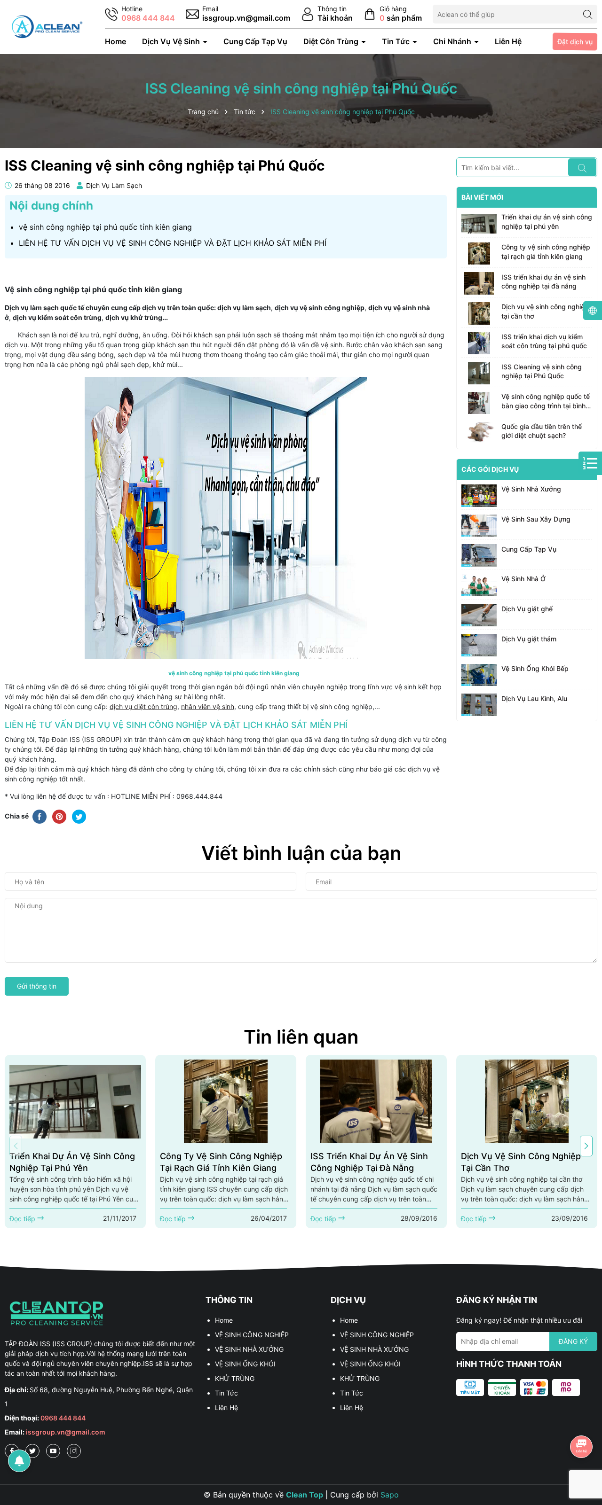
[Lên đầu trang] (581, 1420)
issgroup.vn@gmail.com (65, 1432)
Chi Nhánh (453, 41)
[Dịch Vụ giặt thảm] (479, 645)
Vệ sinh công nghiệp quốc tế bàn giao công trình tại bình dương (545, 401)
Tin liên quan (301, 1036)
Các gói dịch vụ (490, 469)
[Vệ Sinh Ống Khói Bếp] (479, 675)
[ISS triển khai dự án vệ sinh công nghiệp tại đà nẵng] (479, 283)
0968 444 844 (63, 1418)
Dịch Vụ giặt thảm (528, 638)
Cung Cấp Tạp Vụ (255, 41)
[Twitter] (32, 1451)
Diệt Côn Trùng (331, 41)
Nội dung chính (51, 205)
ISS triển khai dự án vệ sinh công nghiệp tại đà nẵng (543, 281)
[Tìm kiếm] (587, 14)
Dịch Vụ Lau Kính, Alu (534, 698)
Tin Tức (397, 41)
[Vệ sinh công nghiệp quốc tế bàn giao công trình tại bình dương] (479, 403)
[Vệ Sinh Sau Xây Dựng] (479, 526)
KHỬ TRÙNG (234, 1378)
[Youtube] (53, 1451)
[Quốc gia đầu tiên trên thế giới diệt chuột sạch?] (479, 432)
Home (115, 41)
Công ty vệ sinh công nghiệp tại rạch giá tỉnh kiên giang (545, 251)
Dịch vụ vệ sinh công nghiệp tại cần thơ (545, 311)
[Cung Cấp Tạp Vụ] (479, 555)
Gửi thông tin (36, 986)
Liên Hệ (508, 41)
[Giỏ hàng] (392, 14)
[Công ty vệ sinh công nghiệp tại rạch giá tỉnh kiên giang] (479, 253)
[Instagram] (74, 1451)
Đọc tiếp (23, 1219)
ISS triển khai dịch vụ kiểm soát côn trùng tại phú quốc (544, 341)
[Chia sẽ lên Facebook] (39, 816)
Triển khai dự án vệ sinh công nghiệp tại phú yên (546, 221)
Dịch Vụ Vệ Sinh (172, 41)
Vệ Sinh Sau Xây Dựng (535, 519)
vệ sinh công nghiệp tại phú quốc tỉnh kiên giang (105, 227)
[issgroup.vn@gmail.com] (238, 14)
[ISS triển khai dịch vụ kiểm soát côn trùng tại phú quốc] (479, 343)
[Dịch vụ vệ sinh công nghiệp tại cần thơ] (479, 313)
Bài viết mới (482, 197)
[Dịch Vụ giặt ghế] (479, 615)
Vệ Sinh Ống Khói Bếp (535, 668)
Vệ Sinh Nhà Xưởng (531, 489)
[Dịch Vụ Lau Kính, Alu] (479, 705)
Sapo (389, 1494)
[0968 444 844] (140, 14)
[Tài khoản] (327, 14)
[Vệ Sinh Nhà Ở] (479, 585)
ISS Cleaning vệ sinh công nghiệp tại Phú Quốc (541, 371)
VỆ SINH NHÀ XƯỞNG (249, 1349)
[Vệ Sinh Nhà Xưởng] (479, 495)
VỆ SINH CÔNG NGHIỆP (252, 1335)
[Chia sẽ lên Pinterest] (59, 816)
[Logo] (46, 26)
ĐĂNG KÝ (573, 1341)
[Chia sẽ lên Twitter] (79, 816)
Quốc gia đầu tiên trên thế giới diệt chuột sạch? (541, 430)
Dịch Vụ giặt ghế (527, 609)
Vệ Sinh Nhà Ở (523, 579)
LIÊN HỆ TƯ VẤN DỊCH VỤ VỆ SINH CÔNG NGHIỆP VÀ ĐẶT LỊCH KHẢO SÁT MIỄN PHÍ (172, 243)
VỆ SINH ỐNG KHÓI (245, 1364)
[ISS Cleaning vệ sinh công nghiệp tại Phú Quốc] (479, 373)
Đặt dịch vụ (575, 41)
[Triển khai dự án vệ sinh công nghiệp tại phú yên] (479, 223)
